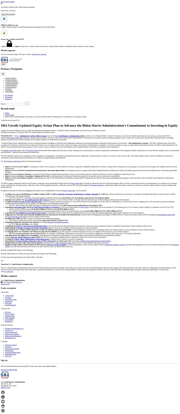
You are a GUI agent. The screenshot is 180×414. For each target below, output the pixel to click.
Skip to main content (7, 2)
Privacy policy (9, 314)
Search (3, 104)
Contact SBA (9, 296)
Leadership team (10, 305)
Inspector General (11, 345)
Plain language (10, 318)
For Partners (9, 95)
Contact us (8, 99)
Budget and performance (13, 336)
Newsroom (8, 97)
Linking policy (10, 316)
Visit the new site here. (39, 54)
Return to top (5, 284)
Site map (8, 312)
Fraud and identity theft (12, 352)
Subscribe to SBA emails (9, 370)
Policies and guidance (12, 334)
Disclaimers (9, 321)
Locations (8, 297)
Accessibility (9, 319)
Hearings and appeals (12, 349)
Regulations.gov (10, 338)
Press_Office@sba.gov (14, 282)
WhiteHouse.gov (10, 354)
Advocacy (8, 347)
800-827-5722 (5, 388)
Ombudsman (9, 350)
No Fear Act (9, 330)
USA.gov (8, 356)
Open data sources (11, 332)
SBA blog (8, 303)
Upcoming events (11, 299)
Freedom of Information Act (14, 328)
